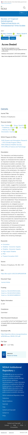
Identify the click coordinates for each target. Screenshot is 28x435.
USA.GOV (11, 432)
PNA (4, 254)
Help (3, 407)
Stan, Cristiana (7, 34)
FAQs (4, 416)
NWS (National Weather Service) (11, 145)
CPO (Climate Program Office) (11, 142)
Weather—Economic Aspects (12, 247)
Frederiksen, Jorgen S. (12, 36)
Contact (7, 425)
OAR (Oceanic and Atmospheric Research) (14, 140)
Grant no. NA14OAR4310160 (10, 291)
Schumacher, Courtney (8, 132)
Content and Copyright (8, 410)
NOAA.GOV (4, 432)
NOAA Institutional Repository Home (13, 395)
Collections (5, 398)
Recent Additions (7, 401)
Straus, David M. (22, 34)
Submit (4, 404)
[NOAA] (4, 8)
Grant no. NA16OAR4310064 (10, 293)
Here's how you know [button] (6, 3)
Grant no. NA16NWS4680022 (10, 295)
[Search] (24, 7)
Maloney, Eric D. (7, 130)
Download (5, 38)
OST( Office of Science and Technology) (13, 147)
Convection (6, 244)
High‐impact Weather (9, 251)
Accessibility (14, 427)
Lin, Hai (21, 127)
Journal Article (5, 282)
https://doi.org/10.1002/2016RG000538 (13, 274)
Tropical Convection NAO (10, 256)
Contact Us (5, 413)
